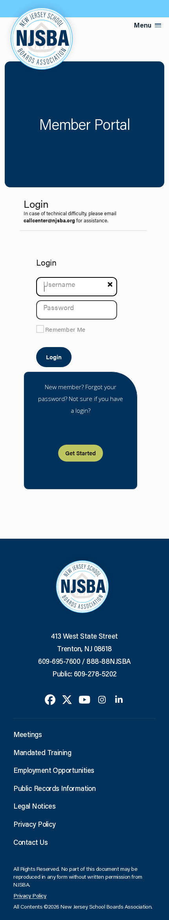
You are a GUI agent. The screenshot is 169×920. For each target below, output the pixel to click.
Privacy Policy (34, 824)
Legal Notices (34, 806)
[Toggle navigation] (158, 25)
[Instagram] (102, 699)
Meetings (27, 734)
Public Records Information (54, 788)
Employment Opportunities (53, 770)
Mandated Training (42, 752)
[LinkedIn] (119, 699)
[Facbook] (50, 699)
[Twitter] (67, 699)
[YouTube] (84, 699)
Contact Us (30, 842)
